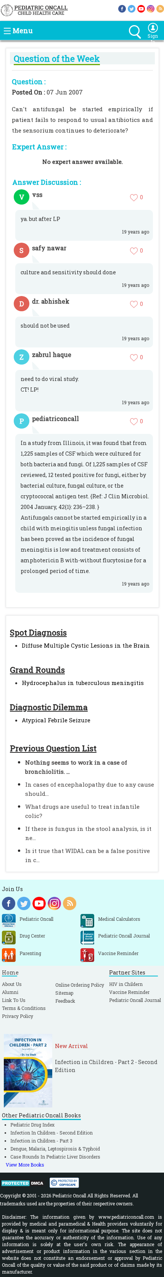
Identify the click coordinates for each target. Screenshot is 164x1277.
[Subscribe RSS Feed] (160, 8)
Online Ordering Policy (79, 985)
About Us (12, 984)
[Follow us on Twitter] (131, 8)
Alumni (10, 992)
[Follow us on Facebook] (122, 8)
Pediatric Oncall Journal (135, 1000)
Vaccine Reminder (129, 992)
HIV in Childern (126, 984)
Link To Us (14, 1000)
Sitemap (64, 993)
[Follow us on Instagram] (150, 8)
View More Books (25, 1165)
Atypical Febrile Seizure (56, 720)
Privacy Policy (17, 1016)
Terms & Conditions (24, 1008)
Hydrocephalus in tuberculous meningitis (83, 683)
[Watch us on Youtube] (141, 8)
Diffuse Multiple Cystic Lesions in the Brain (86, 645)
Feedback (65, 1001)
